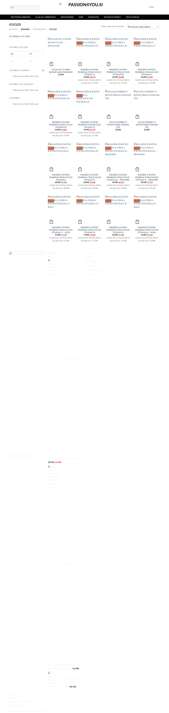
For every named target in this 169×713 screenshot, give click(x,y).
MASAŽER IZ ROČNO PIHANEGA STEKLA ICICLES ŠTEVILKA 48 (118, 72)
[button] (153, 7)
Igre (81, 17)
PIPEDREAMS (39, 29)
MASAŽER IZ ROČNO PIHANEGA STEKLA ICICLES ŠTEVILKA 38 (60, 124)
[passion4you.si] (84, 8)
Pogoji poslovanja (94, 270)
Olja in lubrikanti (45, 17)
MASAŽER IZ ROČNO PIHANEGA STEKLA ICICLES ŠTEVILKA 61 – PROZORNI (146, 177)
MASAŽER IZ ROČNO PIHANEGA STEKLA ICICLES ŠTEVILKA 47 (146, 72)
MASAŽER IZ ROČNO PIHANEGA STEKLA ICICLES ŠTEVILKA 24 (89, 230)
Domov (13, 29)
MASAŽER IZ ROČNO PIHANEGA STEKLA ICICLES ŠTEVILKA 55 (89, 72)
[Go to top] (163, 709)
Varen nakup (92, 275)
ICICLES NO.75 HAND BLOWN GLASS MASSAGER (60, 71)
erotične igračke (20, 17)
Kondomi (93, 17)
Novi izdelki (132, 17)
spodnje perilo (112, 17)
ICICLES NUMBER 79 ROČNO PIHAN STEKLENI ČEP (147, 124)
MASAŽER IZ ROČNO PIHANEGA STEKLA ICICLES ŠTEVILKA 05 (118, 230)
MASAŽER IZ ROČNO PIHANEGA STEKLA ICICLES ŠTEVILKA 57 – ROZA (60, 230)
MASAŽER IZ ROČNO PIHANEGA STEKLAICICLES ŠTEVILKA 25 (89, 124)
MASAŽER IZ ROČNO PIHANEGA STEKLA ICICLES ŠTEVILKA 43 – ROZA (146, 230)
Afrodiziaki (67, 17)
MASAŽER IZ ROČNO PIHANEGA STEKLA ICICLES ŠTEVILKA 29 (89, 177)
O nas (89, 265)
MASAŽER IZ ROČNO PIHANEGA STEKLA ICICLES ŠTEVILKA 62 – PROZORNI (118, 177)
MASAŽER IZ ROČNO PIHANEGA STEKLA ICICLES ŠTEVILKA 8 (60, 177)
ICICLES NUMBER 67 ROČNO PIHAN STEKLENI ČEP (118, 124)
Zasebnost (91, 261)
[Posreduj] (38, 7)
